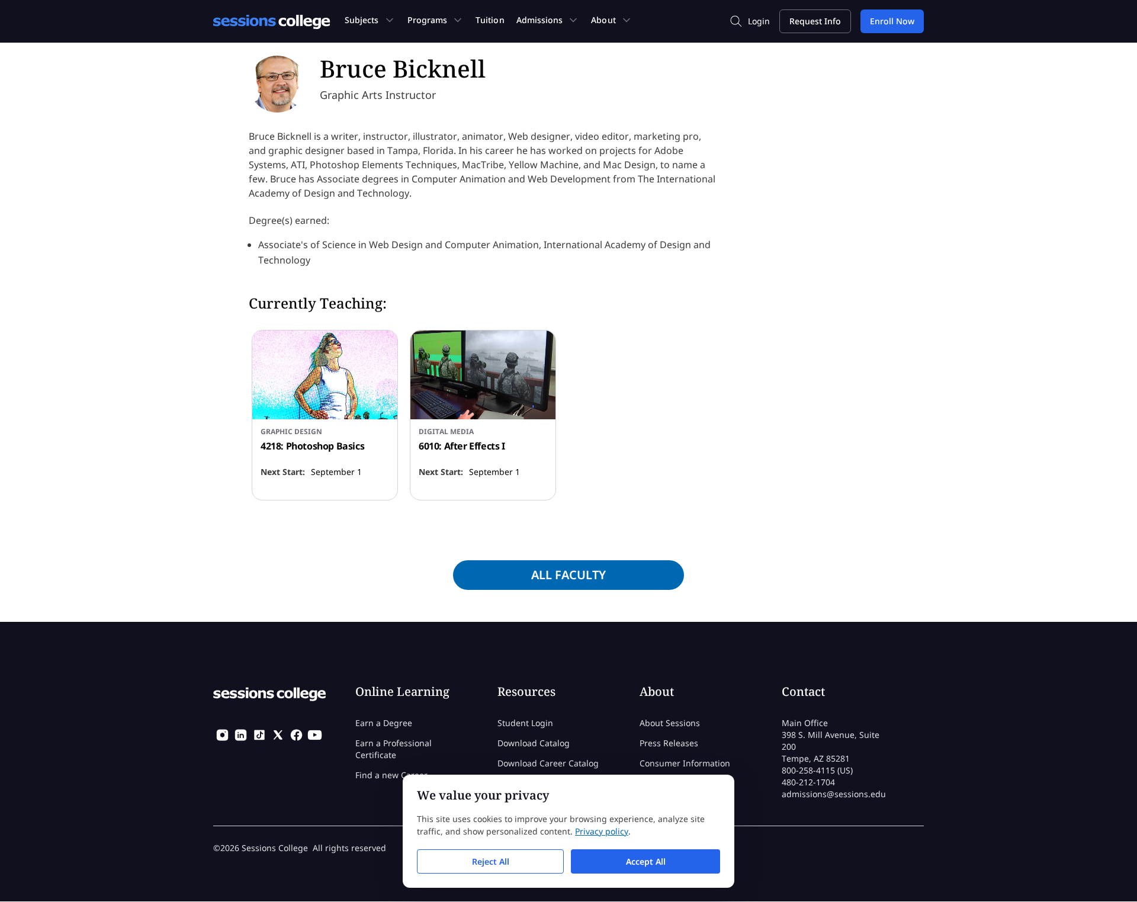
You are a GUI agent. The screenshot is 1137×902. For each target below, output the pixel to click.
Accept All (646, 861)
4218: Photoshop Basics (312, 445)
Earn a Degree (383, 722)
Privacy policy (601, 831)
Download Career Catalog (548, 763)
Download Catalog (533, 743)
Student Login (525, 722)
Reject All (490, 861)
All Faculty (568, 575)
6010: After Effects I (462, 445)
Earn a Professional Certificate (393, 748)
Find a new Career (391, 775)
